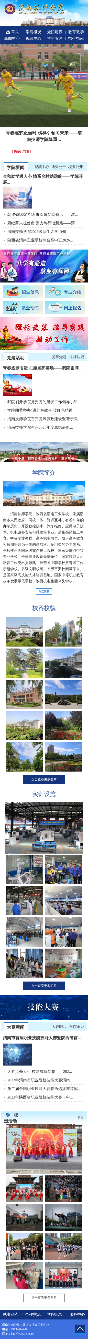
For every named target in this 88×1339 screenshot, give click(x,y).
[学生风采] (43, 1173)
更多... (81, 1117)
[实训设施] (44, 852)
